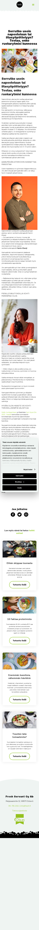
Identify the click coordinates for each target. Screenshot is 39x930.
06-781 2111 (13, 806)
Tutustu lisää (19, 585)
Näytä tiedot (28, 469)
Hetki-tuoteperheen (9, 412)
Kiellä (19, 488)
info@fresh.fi (25, 806)
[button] (33, 4)
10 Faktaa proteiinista (19, 619)
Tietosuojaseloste (19, 811)
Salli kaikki (19, 476)
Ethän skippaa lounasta (19, 563)
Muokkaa (18, 482)
